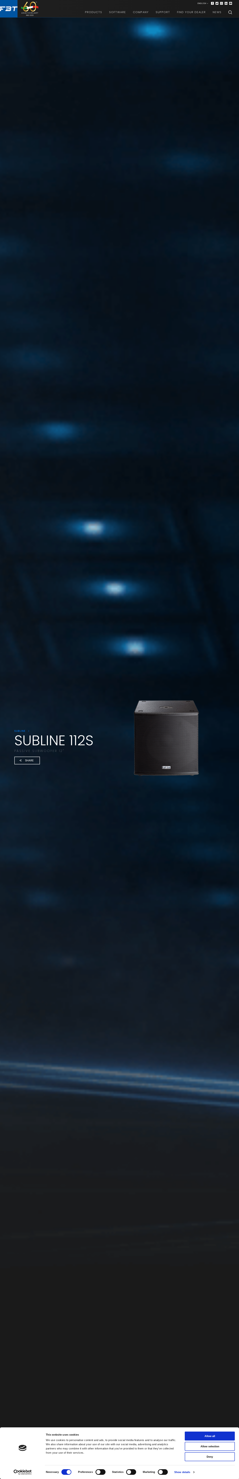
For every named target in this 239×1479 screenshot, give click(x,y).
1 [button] (56, 777)
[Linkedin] (226, 3)
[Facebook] (212, 3)
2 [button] (63, 777)
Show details (182, 1472)
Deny (210, 1456)
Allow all (210, 1436)
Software (117, 12)
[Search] (230, 12)
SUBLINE (20, 731)
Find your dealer (191, 12)
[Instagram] (221, 3)
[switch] (101, 1472)
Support (163, 12)
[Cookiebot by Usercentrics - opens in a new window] (22, 1472)
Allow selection (210, 1446)
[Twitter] (217, 3)
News (217, 12)
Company (141, 12)
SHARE (29, 760)
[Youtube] (230, 3)
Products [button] (93, 12)
